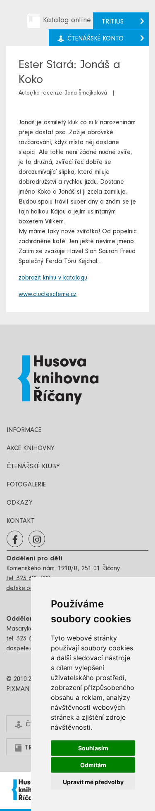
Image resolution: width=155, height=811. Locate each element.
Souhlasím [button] (93, 748)
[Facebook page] (15, 539)
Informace (24, 430)
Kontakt (21, 521)
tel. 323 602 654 (28, 639)
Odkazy (20, 503)
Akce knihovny (31, 449)
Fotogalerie (26, 485)
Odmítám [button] (93, 764)
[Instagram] (37, 539)
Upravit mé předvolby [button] (93, 781)
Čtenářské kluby (33, 467)
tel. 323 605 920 (28, 579)
